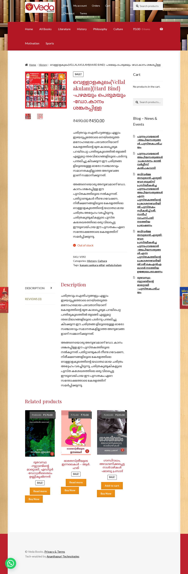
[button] (61, 77)
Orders (96, 5)
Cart (107, 5)
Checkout (69, 13)
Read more (40, 491)
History (82, 29)
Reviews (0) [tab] (33, 299)
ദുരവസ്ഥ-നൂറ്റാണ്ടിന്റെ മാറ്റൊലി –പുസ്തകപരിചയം (148, 285)
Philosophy (100, 29)
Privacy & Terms (54, 551)
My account (80, 5)
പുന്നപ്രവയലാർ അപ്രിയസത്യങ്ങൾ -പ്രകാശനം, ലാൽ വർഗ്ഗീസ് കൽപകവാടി (150, 160)
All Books (45, 29)
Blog (65, 5)
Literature (64, 29)
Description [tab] (35, 288)
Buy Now (34, 499)
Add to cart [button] (112, 485)
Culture (118, 29)
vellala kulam (114, 265)
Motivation (32, 43)
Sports (50, 43)
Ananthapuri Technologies (63, 556)
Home (29, 29)
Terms (83, 13)
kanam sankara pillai (92, 265)
